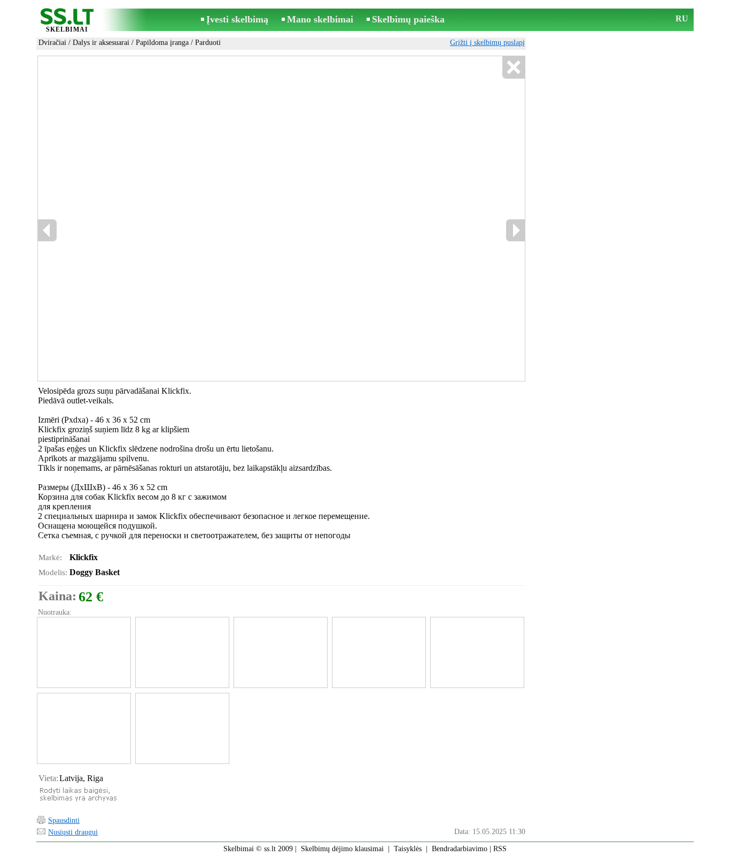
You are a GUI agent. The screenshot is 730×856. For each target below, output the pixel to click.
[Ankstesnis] (47, 230)
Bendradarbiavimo (459, 849)
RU (681, 18)
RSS (500, 849)
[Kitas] (515, 230)
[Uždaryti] (513, 67)
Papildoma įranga (162, 43)
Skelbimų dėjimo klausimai (342, 849)
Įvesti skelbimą (237, 19)
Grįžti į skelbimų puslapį (487, 43)
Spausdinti (64, 820)
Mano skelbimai (320, 19)
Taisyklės (408, 849)
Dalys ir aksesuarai (101, 43)
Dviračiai (52, 43)
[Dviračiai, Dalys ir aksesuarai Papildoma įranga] (83, 652)
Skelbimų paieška (408, 19)
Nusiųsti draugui (73, 832)
